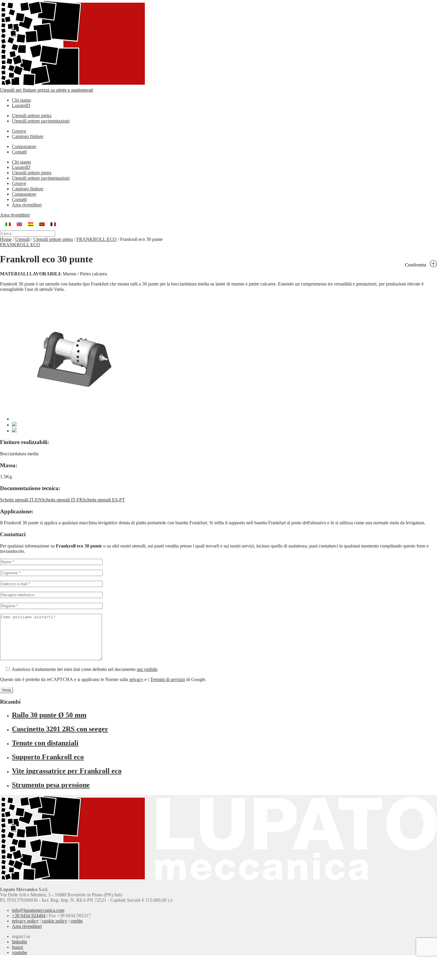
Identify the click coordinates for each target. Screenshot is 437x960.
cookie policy (54, 920)
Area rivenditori (27, 204)
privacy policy (25, 920)
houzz (17, 947)
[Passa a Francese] (53, 224)
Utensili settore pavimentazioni (41, 120)
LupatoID (21, 105)
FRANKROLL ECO (96, 239)
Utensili (22, 239)
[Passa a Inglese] (19, 224)
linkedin (19, 941)
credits (76, 920)
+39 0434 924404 (28, 915)
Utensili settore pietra (31, 115)
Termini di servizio (167, 679)
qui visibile (147, 669)
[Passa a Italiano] (8, 224)
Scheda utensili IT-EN (21, 499)
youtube (19, 952)
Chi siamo (21, 100)
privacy (136, 679)
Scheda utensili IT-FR (62, 499)
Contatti (19, 151)
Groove (19, 131)
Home (6, 239)
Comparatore (24, 146)
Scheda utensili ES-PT (104, 499)
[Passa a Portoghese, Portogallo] (42, 224)
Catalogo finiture (27, 136)
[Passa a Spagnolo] (30, 224)
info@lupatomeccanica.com (38, 910)
